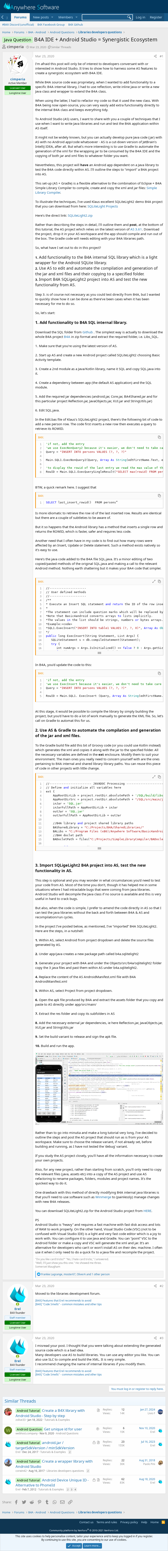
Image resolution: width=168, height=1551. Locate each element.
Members (65, 17)
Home (154, 1522)
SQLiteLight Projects (103, 206)
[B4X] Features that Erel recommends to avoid (63, 1300)
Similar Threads (61, 47)
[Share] (155, 56)
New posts (41, 17)
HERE (147, 1210)
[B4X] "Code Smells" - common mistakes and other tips (68, 1304)
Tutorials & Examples (57, 1420)
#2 (161, 1286)
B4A (67, 336)
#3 (161, 1338)
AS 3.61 (136, 229)
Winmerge (103, 1197)
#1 (161, 56)
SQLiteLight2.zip (80, 215)
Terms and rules (106, 1522)
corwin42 (21, 1471)
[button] (52, 17)
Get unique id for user (63, 1429)
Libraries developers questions (65, 1471)
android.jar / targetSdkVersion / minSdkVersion (45, 1445)
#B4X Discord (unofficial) (18, 24)
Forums (20, 17)
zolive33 (21, 1420)
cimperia (15, 46)
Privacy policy (129, 1522)
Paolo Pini (149, 1464)
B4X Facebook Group (51, 24)
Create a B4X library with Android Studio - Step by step (50, 1413)
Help (144, 1522)
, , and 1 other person (75, 1274)
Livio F (151, 1413)
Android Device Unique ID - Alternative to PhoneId (52, 1482)
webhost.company (27, 1433)
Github (87, 332)
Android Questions (67, 1433)
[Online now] (18, 1304)
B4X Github (75, 24)
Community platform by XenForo (84, 1530)
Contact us (86, 1522)
